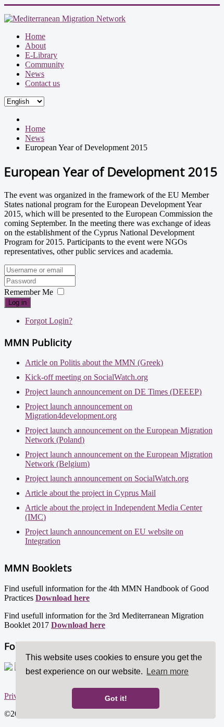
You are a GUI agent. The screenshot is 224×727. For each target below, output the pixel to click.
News (34, 73)
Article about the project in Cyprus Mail (90, 492)
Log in (17, 302)
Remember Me (28, 292)
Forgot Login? (48, 320)
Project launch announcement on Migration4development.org (78, 411)
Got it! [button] (116, 698)
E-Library (41, 55)
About (35, 45)
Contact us (42, 83)
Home (35, 36)
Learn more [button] (167, 671)
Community (44, 64)
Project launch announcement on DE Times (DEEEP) (113, 391)
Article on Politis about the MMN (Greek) (94, 362)
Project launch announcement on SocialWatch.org (107, 478)
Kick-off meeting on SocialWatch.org (86, 377)
